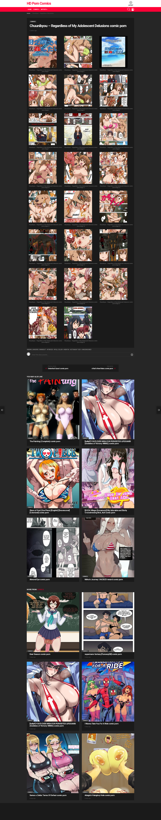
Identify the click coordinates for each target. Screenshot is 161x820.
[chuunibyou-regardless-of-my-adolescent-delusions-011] (78, 168)
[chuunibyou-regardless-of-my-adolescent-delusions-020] (78, 284)
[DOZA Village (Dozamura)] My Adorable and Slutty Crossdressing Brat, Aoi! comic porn (106, 511)
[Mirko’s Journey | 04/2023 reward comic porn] (108, 547)
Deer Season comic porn (40, 654)
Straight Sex (76, 349)
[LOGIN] (132, 9)
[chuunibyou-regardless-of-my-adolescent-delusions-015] (113, 206)
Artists (43, 9)
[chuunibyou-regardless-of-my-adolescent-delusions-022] (42, 322)
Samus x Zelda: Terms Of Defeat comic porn (48, 795)
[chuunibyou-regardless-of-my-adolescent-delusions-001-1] (42, 52)
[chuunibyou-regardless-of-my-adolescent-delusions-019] (42, 284)
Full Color (59, 349)
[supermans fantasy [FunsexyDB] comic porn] (108, 622)
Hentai (66, 349)
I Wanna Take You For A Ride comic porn (101, 724)
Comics (35, 9)
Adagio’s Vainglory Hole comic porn (100, 795)
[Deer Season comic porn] (53, 622)
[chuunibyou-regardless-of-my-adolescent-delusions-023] (78, 322)
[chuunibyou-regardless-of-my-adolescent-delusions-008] (78, 129)
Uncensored (87, 349)
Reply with (132, 355)
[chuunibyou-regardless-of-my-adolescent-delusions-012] (113, 168)
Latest (130, 5)
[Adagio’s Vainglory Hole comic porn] (108, 763)
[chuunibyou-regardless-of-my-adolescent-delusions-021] (113, 284)
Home (29, 9)
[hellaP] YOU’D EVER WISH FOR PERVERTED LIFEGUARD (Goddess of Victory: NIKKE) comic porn (108, 442)
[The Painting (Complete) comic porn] (53, 409)
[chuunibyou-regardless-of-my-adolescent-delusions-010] (42, 168)
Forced (50, 349)
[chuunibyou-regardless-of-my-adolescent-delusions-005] (78, 90)
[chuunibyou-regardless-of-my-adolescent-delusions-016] (42, 245)
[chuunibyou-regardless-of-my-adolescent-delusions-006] (113, 90)
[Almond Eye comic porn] (53, 547)
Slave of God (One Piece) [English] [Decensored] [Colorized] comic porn (50, 511)
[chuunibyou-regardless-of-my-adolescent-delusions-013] (42, 206)
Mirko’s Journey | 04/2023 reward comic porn (104, 579)
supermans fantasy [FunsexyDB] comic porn (103, 654)
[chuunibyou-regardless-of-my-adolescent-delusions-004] (42, 90)
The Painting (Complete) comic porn (45, 441)
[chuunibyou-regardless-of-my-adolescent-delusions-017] (78, 245)
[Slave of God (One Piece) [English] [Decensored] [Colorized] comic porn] (53, 478)
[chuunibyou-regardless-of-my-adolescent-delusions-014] (78, 206)
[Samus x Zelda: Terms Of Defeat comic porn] (53, 763)
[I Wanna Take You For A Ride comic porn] (108, 691)
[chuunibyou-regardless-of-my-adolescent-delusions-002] (78, 52)
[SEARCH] (128, 9)
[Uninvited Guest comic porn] (2, 410)
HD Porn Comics (39, 3)
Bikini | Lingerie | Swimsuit (37, 349)
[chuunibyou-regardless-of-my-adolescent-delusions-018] (113, 245)
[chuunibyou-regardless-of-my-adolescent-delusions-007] (42, 129)
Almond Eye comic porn (40, 579)
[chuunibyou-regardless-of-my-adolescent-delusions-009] (113, 129)
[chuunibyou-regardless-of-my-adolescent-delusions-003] (113, 52)
